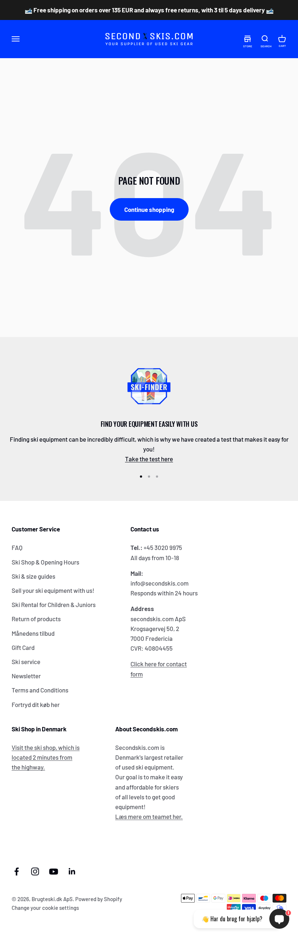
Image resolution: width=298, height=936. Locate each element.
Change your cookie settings (45, 907)
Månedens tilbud (33, 633)
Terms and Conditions (40, 690)
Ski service (26, 661)
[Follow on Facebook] (16, 871)
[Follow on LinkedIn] (72, 871)
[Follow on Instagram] (35, 871)
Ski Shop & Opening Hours (45, 562)
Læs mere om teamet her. (149, 816)
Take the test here (149, 458)
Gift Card (23, 647)
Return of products (36, 618)
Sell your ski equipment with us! (53, 590)
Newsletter (26, 675)
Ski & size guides (33, 576)
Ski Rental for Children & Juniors (54, 604)
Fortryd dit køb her (36, 704)
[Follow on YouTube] (54, 871)
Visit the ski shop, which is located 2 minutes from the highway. (46, 757)
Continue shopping (149, 209)
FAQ (17, 547)
